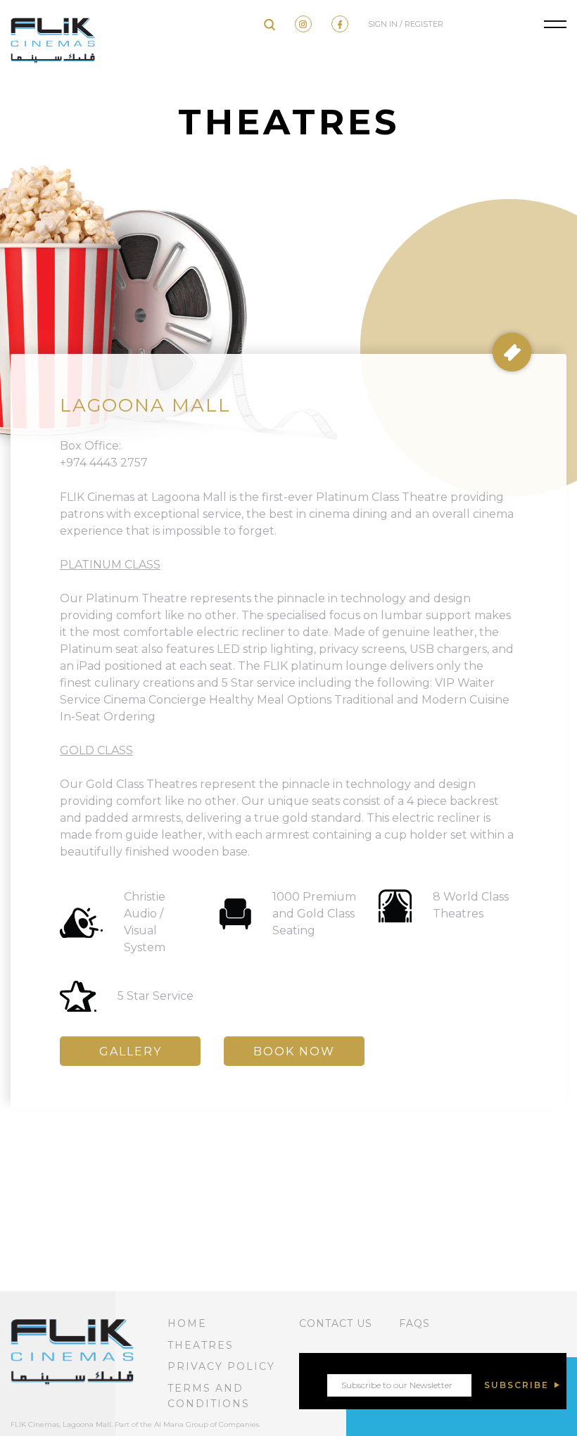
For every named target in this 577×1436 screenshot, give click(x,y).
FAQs (414, 1323)
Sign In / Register (405, 24)
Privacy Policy (221, 1366)
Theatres (200, 1345)
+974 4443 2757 (104, 462)
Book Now (294, 1051)
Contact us (335, 1323)
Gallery (130, 1051)
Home (187, 1323)
